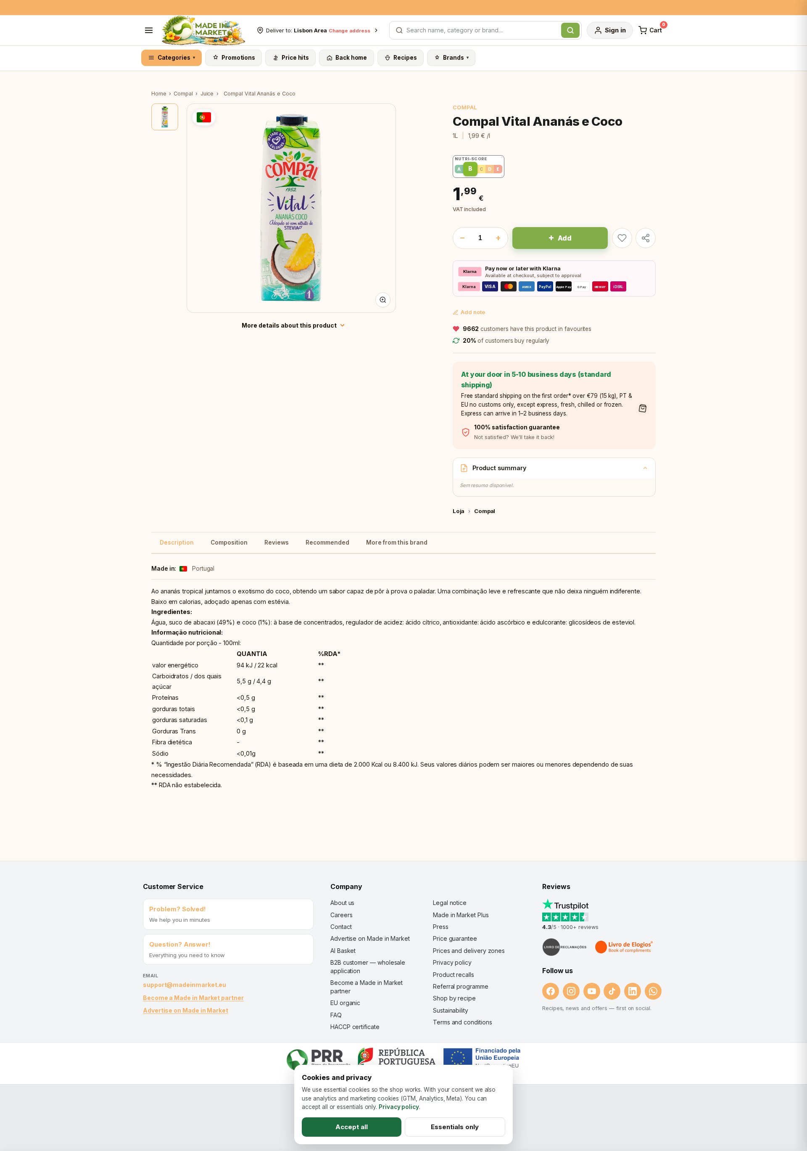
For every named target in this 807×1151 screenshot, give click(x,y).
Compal (183, 93)
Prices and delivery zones (469, 950)
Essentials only (455, 1127)
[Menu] (148, 30)
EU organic (345, 1002)
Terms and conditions (462, 1022)
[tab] (164, 116)
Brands (456, 57)
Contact (340, 926)
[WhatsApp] (653, 991)
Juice (207, 93)
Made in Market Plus (461, 914)
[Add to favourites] (622, 238)
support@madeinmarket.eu (184, 984)
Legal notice (450, 902)
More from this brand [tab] (396, 542)
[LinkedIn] (632, 991)
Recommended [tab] (327, 542)
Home (158, 93)
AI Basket (343, 950)
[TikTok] (612, 991)
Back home (351, 57)
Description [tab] (177, 542)
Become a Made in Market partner (193, 997)
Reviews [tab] (276, 542)
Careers (341, 914)
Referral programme (460, 986)
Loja (459, 511)
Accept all (351, 1127)
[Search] (570, 30)
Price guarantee (455, 938)
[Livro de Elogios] (624, 947)
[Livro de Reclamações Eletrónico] (564, 947)
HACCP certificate (355, 1026)
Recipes (405, 57)
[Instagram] (571, 991)
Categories (176, 57)
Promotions (238, 57)
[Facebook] (550, 991)
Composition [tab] (229, 542)
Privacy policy (452, 962)
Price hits (295, 57)
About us (342, 902)
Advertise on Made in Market (185, 1010)
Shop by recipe (454, 998)
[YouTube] (591, 991)
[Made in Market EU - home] (203, 30)
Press (440, 926)
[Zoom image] (382, 299)
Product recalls (453, 974)
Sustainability (450, 1010)
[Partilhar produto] (646, 238)
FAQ (336, 1015)
